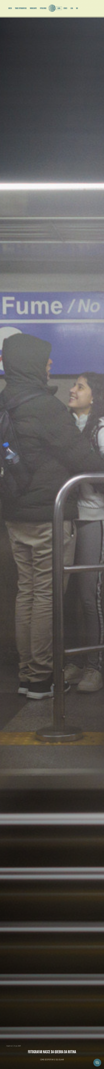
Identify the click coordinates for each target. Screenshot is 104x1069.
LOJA (71, 8)
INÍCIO (10, 8)
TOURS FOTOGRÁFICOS (21, 8)
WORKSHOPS (33, 8)
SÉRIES (65, 8)
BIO (77, 8)
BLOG (59, 8)
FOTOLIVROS (43, 8)
